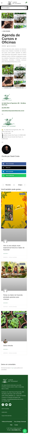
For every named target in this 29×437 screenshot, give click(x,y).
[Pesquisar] (25, 7)
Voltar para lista (14, 184)
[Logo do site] (14, 2)
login (12, 367)
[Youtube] (10, 404)
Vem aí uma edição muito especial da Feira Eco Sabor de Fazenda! (13, 248)
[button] (14, 163)
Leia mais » (5, 253)
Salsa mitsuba (8, 345)
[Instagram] (3, 404)
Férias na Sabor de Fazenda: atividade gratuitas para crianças (13, 297)
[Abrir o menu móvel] (1, 2)
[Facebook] (6, 404)
